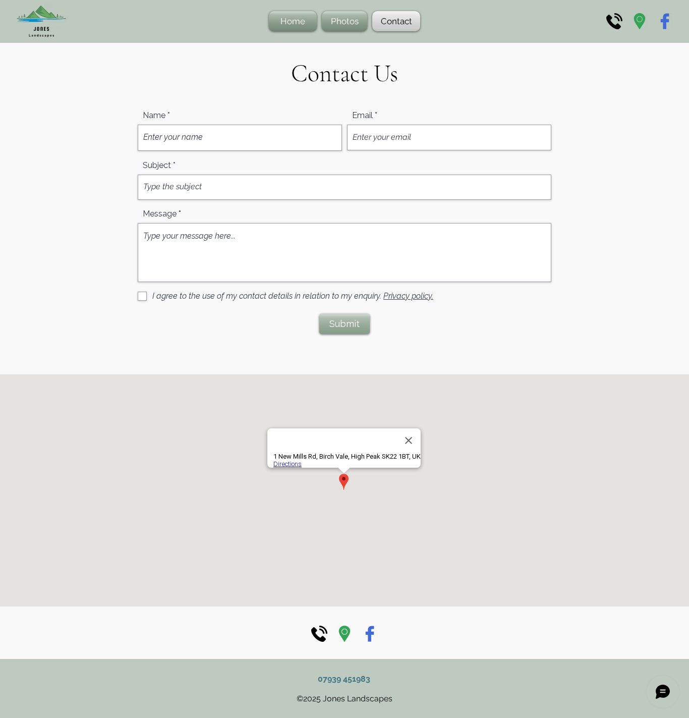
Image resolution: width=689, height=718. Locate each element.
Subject (157, 165)
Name (154, 116)
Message (160, 214)
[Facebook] (665, 21)
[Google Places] (639, 21)
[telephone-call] (614, 21)
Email (362, 116)
